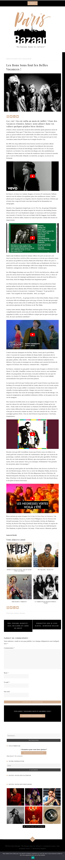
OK (33, 857)
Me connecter (19, 756)
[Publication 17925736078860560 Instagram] (52, 815)
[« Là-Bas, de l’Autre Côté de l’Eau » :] (15, 815)
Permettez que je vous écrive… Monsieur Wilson (47, 625)
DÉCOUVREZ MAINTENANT (32, 716)
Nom (6, 673)
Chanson (16, 613)
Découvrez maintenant (34, 753)
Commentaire (9, 648)
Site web (7, 691)
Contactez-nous (49, 846)
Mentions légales (39, 848)
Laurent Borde (26, 59)
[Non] (63, 856)
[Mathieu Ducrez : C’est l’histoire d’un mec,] (15, 797)
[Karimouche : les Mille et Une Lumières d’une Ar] (33, 797)
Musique (22, 613)
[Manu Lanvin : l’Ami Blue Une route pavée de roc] (52, 797)
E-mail (7, 682)
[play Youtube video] (32, 176)
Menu (32, 3)
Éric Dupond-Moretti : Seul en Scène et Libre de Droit (18, 626)
